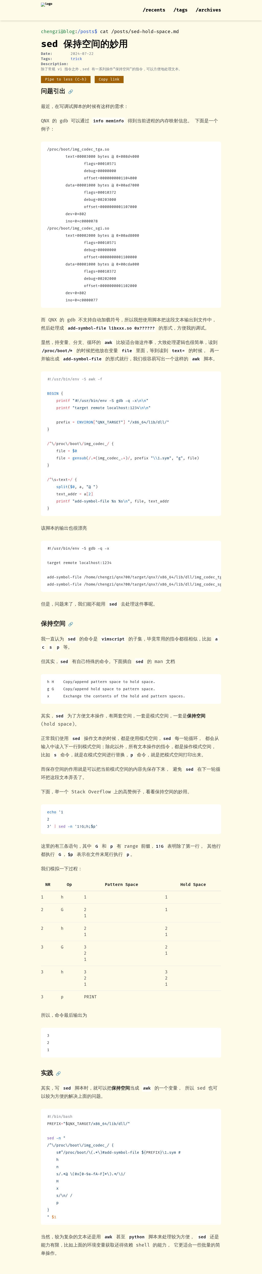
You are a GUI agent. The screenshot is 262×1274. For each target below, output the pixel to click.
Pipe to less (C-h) (65, 79)
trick (76, 59)
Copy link (109, 79)
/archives (208, 10)
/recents (154, 10)
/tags (180, 10)
